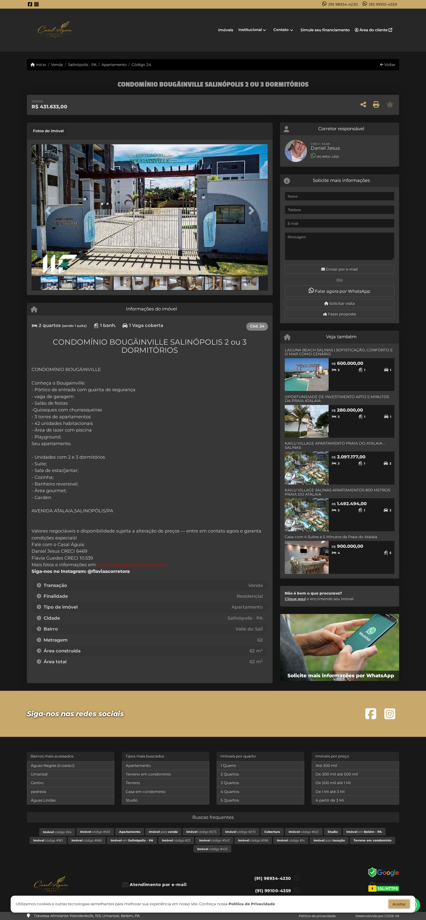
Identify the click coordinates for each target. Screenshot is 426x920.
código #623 (304, 832)
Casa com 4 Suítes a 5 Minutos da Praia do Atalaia (331, 536)
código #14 (291, 840)
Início (40, 64)
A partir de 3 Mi (330, 800)
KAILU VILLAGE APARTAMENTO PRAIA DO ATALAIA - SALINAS (335, 445)
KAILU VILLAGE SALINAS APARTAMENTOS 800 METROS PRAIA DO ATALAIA (337, 492)
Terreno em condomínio (148, 774)
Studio (132, 800)
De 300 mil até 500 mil (337, 774)
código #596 (253, 840)
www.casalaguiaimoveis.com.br (133, 564)
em (364, 832)
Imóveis (225, 30)
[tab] (48, 131)
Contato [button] (281, 29)
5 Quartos (230, 800)
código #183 (48, 840)
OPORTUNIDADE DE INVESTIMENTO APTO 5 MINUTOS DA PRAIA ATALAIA (337, 398)
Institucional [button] (250, 29)
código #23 (176, 840)
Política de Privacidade (252, 904)
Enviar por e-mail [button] (341, 269)
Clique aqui (295, 599)
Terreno (133, 782)
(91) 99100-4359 (383, 4)
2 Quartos (230, 774)
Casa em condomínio (146, 791)
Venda (57, 64)
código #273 (201, 832)
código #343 (214, 840)
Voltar (389, 64)
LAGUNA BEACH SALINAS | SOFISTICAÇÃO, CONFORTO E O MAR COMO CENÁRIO (339, 352)
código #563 (95, 832)
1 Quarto (228, 765)
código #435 (212, 849)
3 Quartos (230, 782)
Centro (37, 782)
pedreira (38, 791)
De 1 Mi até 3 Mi (330, 791)
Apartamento (114, 64)
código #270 (240, 832)
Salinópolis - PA (82, 64)
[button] (49, 210)
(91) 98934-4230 (343, 4)
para (163, 832)
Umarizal (39, 774)
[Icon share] (30, 4)
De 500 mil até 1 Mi (333, 782)
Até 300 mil (326, 765)
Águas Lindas (43, 800)
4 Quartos (230, 791)
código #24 (57, 832)
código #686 (86, 840)
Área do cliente (373, 30)
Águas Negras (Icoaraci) (52, 765)
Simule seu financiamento (325, 30)
